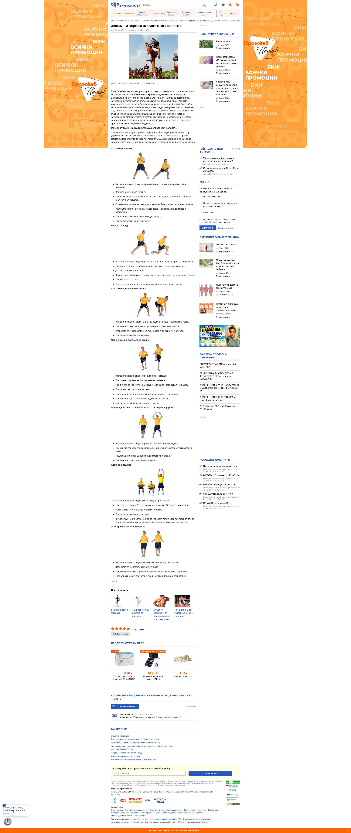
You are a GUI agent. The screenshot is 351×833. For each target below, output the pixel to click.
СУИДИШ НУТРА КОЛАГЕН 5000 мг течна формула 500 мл (217, 398)
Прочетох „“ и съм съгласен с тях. (219, 220)
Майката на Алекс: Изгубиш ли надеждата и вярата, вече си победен (228, 265)
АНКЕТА (204, 182)
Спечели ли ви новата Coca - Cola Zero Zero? (220, 169)
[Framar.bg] (125, 5)
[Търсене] (204, 5)
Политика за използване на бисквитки (166, 810)
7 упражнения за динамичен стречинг (140, 613)
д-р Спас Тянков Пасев (122, 749)
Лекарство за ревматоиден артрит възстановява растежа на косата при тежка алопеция (227, 88)
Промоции (129, 13)
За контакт (115, 795)
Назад (113, 21)
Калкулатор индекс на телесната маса (227, 286)
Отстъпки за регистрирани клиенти (145, 813)
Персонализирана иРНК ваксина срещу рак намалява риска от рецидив (227, 61)
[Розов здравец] (206, 44)
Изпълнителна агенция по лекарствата (127, 822)
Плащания (125, 813)
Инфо (113, 83)
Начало (121, 21)
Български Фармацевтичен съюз (196, 819)
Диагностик (159, 13)
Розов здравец (223, 41)
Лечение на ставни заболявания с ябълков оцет (133, 759)
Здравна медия (186, 13)
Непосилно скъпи (211, 196)
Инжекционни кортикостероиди (125, 756)
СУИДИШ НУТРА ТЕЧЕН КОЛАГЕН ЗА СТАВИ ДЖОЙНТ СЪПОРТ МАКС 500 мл (219, 388)
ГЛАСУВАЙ (207, 228)
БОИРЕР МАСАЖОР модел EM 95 (153, 677)
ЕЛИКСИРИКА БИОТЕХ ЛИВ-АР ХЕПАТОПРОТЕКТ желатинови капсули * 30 (216, 376)
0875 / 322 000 (187, 792)
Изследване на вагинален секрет (220, 466)
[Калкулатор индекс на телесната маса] (206, 290)
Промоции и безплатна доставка (191, 813)
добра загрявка (136, 132)
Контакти (234, 13)
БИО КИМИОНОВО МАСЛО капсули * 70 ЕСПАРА (218, 407)
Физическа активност (226, 244)
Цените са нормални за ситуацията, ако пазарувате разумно (220, 204)
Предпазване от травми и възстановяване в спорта (135, 739)
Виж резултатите (225, 228)
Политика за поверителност (136, 810)
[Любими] (223, 5)
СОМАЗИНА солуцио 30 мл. (217, 503)
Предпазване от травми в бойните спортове (184, 613)
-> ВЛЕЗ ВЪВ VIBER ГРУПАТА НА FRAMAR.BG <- (174, 830)
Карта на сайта (140, 816)
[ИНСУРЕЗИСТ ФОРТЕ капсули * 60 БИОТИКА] (124, 659)
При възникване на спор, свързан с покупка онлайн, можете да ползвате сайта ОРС (146, 819)
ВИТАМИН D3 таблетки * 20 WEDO (221, 475)
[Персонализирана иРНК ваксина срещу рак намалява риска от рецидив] (206, 60)
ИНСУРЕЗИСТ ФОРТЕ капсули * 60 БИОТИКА (124, 677)
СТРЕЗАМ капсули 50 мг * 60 (218, 494)
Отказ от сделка (169, 813)
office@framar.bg (206, 792)
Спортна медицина (141, 21)
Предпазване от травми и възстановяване (168, 21)
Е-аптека (117, 13)
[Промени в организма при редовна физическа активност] (206, 308)
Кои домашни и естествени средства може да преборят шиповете (142, 746)
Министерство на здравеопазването (193, 822)
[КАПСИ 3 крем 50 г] (182, 659)
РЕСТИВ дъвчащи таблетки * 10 (219, 485)
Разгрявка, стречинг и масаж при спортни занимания (135, 742)
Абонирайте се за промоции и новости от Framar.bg (141, 768)
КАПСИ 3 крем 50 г (182, 676)
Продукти (122, 83)
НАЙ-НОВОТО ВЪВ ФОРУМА (211, 150)
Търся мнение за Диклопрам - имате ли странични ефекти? (218, 159)
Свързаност (148, 83)
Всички (235, 149)
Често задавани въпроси (121, 816)
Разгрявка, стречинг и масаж (198, 21)
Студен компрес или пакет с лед (126, 753)
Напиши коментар (127, 706)
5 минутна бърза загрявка (119, 611)
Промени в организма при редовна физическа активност (227, 307)
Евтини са (208, 213)
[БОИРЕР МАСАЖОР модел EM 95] (153, 659)
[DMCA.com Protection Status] (233, 805)
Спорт (128, 21)
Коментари (135, 83)
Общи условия (117, 810)
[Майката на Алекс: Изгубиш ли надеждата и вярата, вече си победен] (206, 263)
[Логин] (230, 5)
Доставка (115, 813)
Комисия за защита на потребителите (160, 822)
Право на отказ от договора (194, 810)
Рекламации (213, 810)
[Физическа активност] (206, 247)
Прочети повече (223, 48)
